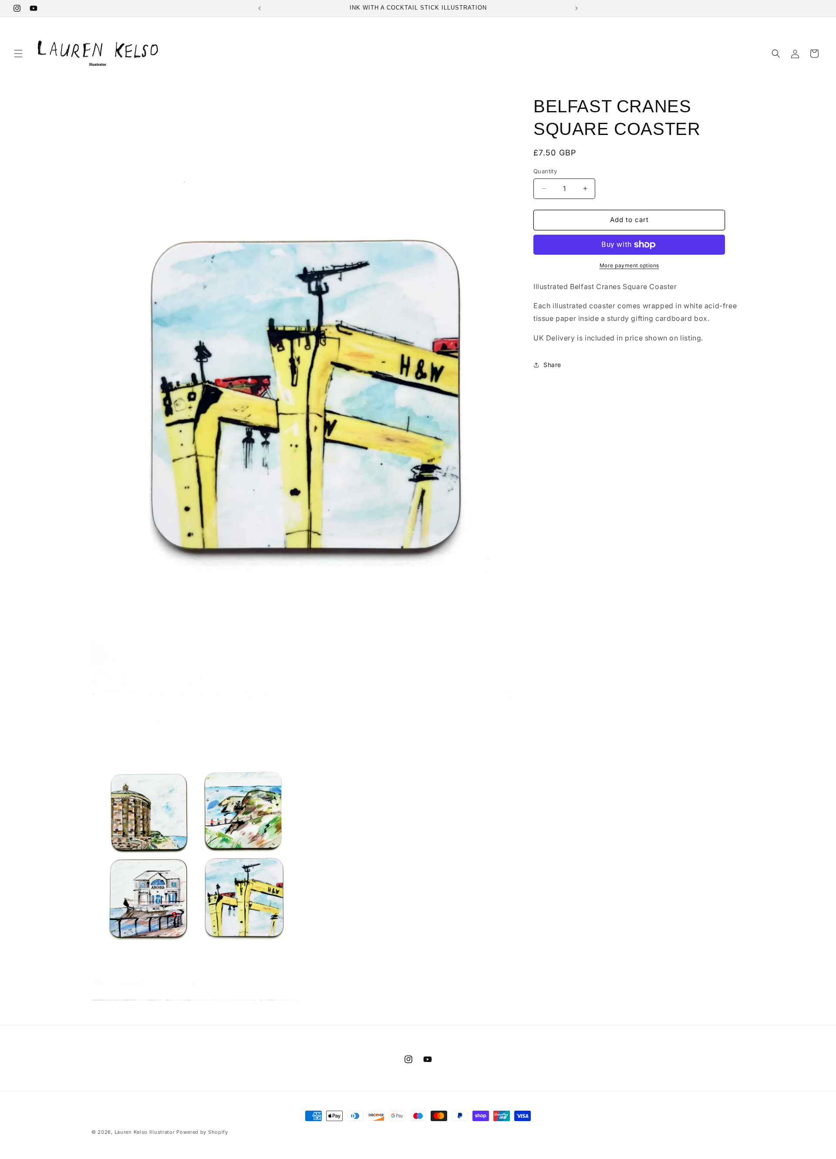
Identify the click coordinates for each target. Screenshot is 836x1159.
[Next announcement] (576, 8)
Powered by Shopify (202, 1132)
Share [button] (552, 364)
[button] (18, 53)
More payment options (629, 265)
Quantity (545, 171)
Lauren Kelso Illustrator (145, 1132)
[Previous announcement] (259, 8)
